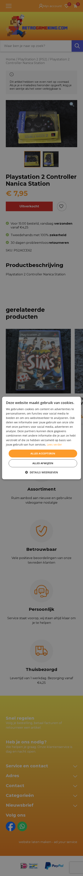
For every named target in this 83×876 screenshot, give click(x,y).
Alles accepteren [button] (42, 453)
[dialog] (41, 438)
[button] (41, 472)
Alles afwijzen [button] (42, 463)
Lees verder (54, 444)
